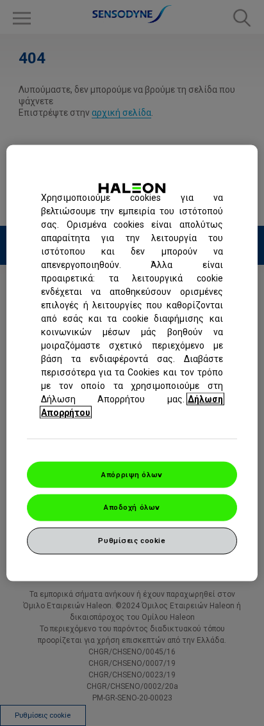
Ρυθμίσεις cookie (131, 540)
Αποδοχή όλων (132, 507)
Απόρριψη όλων (131, 474)
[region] (131, 363)
